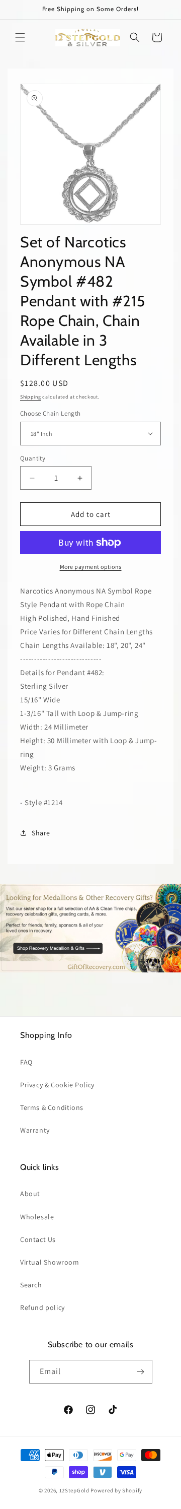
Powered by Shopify (116, 1490)
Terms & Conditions (51, 1107)
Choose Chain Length (50, 413)
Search (31, 1284)
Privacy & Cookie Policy (57, 1084)
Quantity (32, 458)
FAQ (26, 1062)
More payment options (91, 566)
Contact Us (38, 1239)
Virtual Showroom (49, 1262)
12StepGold (74, 1490)
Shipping (30, 396)
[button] (20, 37)
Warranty (35, 1130)
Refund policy (42, 1307)
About (30, 1193)
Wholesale (37, 1216)
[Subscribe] (141, 1372)
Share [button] (41, 832)
